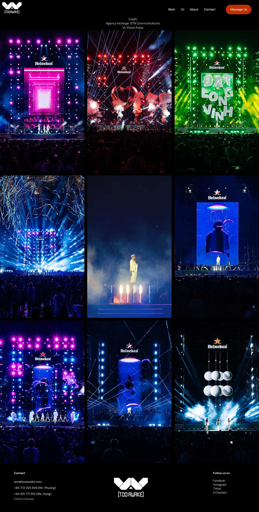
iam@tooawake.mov (28, 481)
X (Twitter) (220, 492)
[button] (42, 101)
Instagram (219, 484)
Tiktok (217, 488)
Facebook (219, 480)
